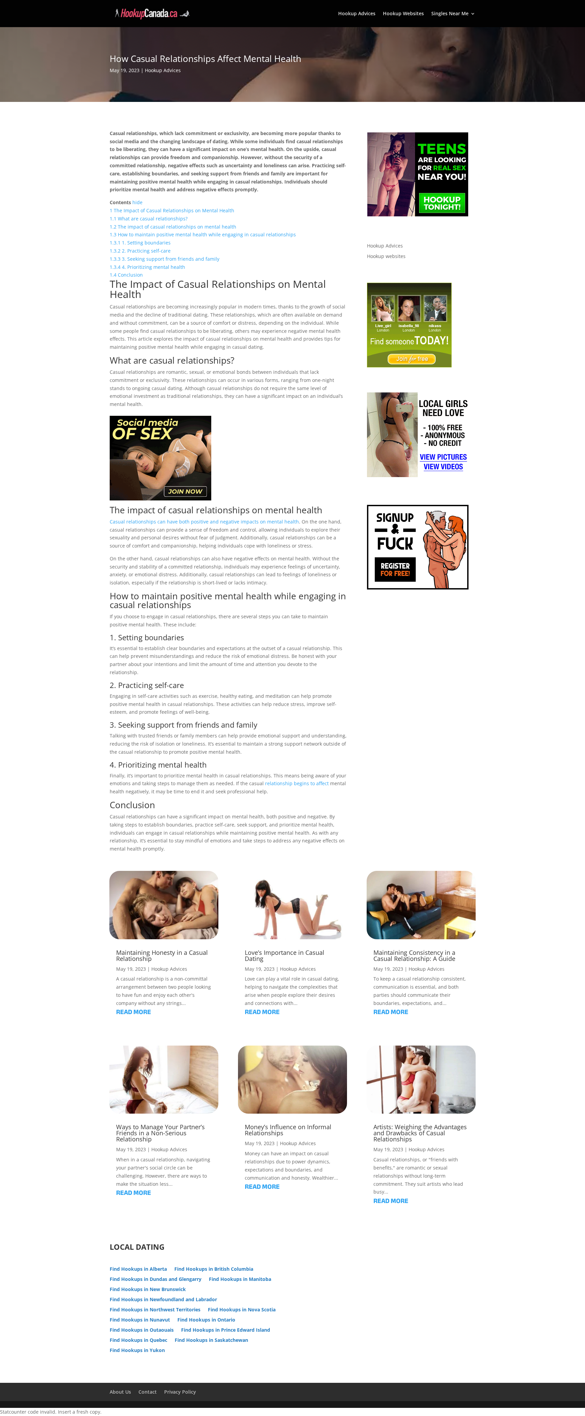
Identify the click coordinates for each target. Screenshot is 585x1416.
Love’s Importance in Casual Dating (284, 955)
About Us (120, 1392)
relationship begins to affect (297, 783)
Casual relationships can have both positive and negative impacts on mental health (204, 521)
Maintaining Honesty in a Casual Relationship (162, 955)
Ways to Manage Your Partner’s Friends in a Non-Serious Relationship (160, 1133)
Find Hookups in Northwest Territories (155, 1310)
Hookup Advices (356, 14)
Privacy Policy (180, 1392)
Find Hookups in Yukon (137, 1350)
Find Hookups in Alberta (138, 1269)
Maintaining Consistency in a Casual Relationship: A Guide (414, 955)
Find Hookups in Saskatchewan (211, 1340)
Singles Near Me (450, 14)
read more (133, 1013)
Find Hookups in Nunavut (140, 1320)
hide (137, 202)
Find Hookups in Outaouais (142, 1330)
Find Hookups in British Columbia (213, 1269)
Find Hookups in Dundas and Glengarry (155, 1279)
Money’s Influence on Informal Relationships (288, 1130)
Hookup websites (386, 256)
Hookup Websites (403, 14)
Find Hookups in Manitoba (240, 1279)
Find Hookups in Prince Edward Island (225, 1330)
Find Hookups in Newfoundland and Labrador (163, 1300)
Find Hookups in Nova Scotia (242, 1310)
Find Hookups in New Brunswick (148, 1289)
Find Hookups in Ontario (206, 1320)
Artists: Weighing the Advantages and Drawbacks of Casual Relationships (420, 1133)
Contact (147, 1392)
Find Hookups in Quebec (138, 1340)
